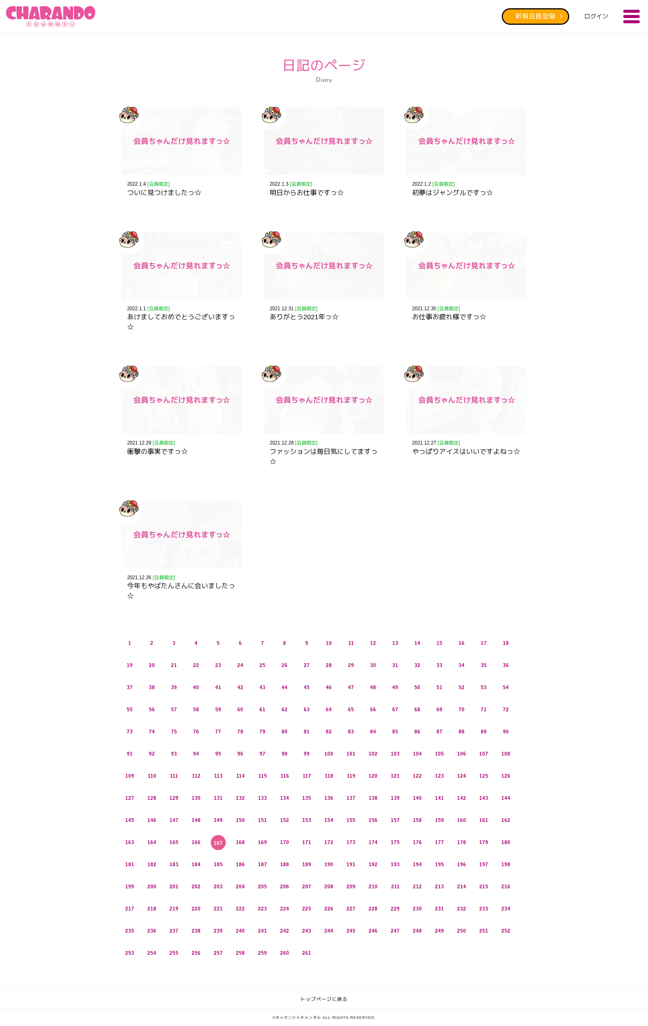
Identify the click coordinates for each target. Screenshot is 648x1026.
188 (284, 864)
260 (284, 953)
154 (328, 820)
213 (439, 886)
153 (306, 820)
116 (284, 776)
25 (263, 665)
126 (505, 776)
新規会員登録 (535, 16)
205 (262, 886)
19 (130, 665)
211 (395, 886)
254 (151, 953)
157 (395, 820)
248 (417, 931)
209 (351, 886)
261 (306, 953)
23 (218, 665)
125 (483, 776)
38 (152, 687)
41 (218, 687)
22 (196, 665)
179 (483, 842)
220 (196, 909)
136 (328, 798)
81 (307, 732)
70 (462, 709)
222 (240, 909)
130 (196, 798)
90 (506, 732)
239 (218, 931)
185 (218, 864)
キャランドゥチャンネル (50, 16)
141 (439, 798)
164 (151, 842)
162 (505, 820)
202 (196, 886)
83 (351, 732)
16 (462, 643)
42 (240, 687)
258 (240, 953)
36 (506, 665)
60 (240, 709)
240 (240, 931)
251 (483, 931)
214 (461, 886)
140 (417, 798)
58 (196, 709)
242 (284, 931)
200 (151, 886)
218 (151, 909)
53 (484, 687)
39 (174, 687)
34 (462, 665)
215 (483, 886)
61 (263, 709)
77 (218, 732)
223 (262, 909)
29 (351, 665)
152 (284, 820)
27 (307, 665)
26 (285, 665)
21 (174, 665)
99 (307, 754)
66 (373, 709)
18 (506, 643)
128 (151, 798)
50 (417, 687)
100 (328, 754)
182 (151, 864)
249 (439, 931)
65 (351, 709)
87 (439, 732)
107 (483, 754)
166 (196, 842)
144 (505, 798)
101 (351, 754)
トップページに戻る (324, 999)
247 (395, 931)
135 (306, 798)
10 (329, 643)
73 (130, 732)
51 (439, 687)
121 (395, 776)
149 (218, 820)
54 (506, 687)
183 (174, 864)
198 (505, 864)
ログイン (596, 16)
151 (262, 820)
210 (373, 886)
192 (373, 864)
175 (395, 842)
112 (196, 776)
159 (439, 820)
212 (417, 886)
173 (351, 842)
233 (483, 909)
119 (351, 776)
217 (129, 909)
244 (328, 931)
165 (174, 842)
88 (462, 732)
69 (439, 709)
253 (129, 953)
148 (196, 820)
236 (151, 931)
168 (240, 842)
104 (417, 754)
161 (483, 820)
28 (329, 665)
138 (373, 798)
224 (284, 909)
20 (152, 665)
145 (129, 820)
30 (373, 665)
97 (263, 754)
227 (351, 909)
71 (484, 709)
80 (285, 732)
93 (174, 754)
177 (439, 842)
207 (306, 886)
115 (262, 776)
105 (439, 754)
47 (351, 687)
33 (439, 665)
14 (417, 643)
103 (395, 754)
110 (152, 776)
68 (417, 709)
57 (174, 709)
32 (417, 665)
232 (461, 909)
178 (461, 842)
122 (417, 776)
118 (329, 776)
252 (505, 931)
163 (129, 842)
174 (373, 842)
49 (395, 687)
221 (218, 909)
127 (129, 798)
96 (240, 754)
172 (328, 842)
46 (329, 687)
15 (439, 643)
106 (461, 754)
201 (174, 886)
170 (284, 842)
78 (240, 732)
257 (218, 953)
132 (240, 798)
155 (351, 820)
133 (262, 798)
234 (505, 909)
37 (130, 687)
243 (306, 931)
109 (129, 776)
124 (461, 776)
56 (152, 709)
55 (130, 709)
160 (461, 820)
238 (196, 931)
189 (306, 864)
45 (307, 687)
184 (196, 864)
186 (240, 864)
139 (395, 798)
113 (218, 776)
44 (285, 687)
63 (307, 709)
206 (284, 886)
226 (328, 909)
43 (263, 687)
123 (439, 776)
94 (196, 754)
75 (174, 732)
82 (329, 732)
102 (373, 754)
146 (151, 820)
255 (174, 953)
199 (129, 886)
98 (285, 754)
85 (395, 732)
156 (373, 820)
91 (130, 754)
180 (505, 842)
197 (483, 864)
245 (351, 931)
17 (484, 643)
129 (174, 798)
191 (351, 864)
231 (439, 909)
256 (196, 953)
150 (240, 820)
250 (461, 931)
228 (373, 909)
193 (395, 864)
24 (240, 665)
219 (174, 909)
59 (218, 709)
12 (373, 643)
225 (306, 909)
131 (218, 798)
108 (505, 754)
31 (395, 665)
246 (373, 931)
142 (461, 798)
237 (174, 931)
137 (351, 798)
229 (395, 909)
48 (373, 687)
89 (484, 732)
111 (174, 776)
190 (328, 864)
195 (439, 864)
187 (262, 864)
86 (417, 732)
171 (306, 842)
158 (417, 820)
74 (152, 732)
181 (129, 864)
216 (505, 886)
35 (484, 665)
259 (262, 953)
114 (240, 776)
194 (417, 864)
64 (329, 709)
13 (395, 643)
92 (152, 754)
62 (285, 709)
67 (395, 709)
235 (129, 931)
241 (262, 931)
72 (506, 709)
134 (284, 798)
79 (263, 732)
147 (174, 820)
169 (262, 842)
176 (417, 842)
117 (307, 776)
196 (461, 864)
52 (462, 687)
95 (218, 754)
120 (373, 776)
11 (351, 643)
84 (373, 732)
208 (328, 886)
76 (196, 732)
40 (196, 687)
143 (483, 798)
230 (417, 909)
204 (240, 886)
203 (218, 886)
